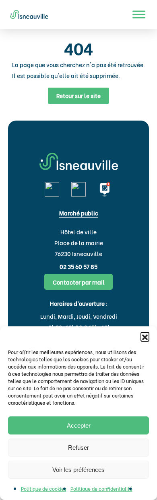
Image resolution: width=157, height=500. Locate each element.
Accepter (79, 425)
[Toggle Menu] (138, 14)
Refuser (78, 447)
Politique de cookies (43, 488)
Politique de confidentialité (101, 488)
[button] (145, 336)
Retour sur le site (78, 95)
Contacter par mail (79, 282)
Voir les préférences (78, 469)
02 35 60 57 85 (78, 266)
